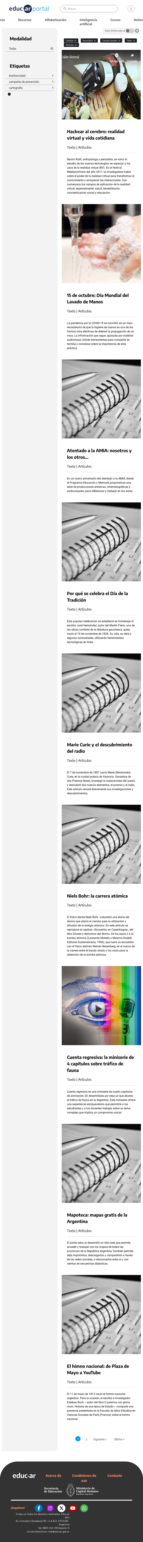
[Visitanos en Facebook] (39, 1507)
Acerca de (53, 1475)
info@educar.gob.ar (58, 1531)
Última (119, 1439)
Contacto (114, 1475)
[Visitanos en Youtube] (73, 1507)
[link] (131, 8)
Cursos (115, 20)
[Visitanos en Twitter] (61, 1507)
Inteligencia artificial (88, 22)
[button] (9, 94)
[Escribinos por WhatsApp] (84, 1507)
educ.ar (22, 1513)
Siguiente (100, 1439)
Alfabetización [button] (55, 20)
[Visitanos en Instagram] (50, 1507)
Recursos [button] (25, 20)
